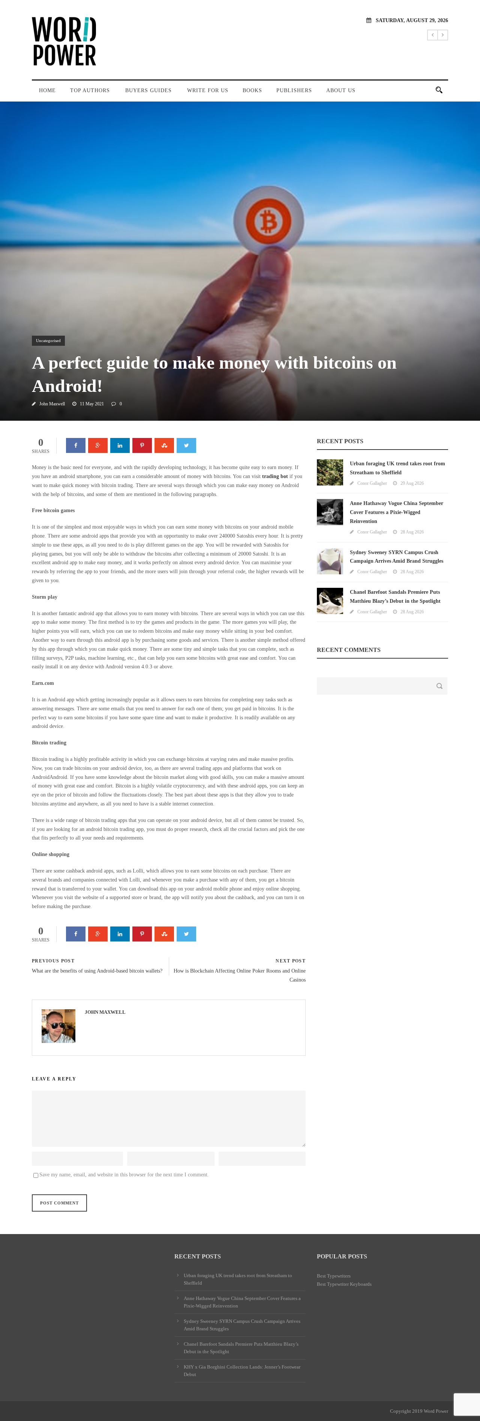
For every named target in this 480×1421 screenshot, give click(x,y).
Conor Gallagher (372, 483)
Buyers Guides (148, 90)
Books (252, 90)
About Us (341, 90)
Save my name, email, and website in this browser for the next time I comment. (124, 1174)
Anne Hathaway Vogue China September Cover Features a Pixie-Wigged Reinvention (396, 512)
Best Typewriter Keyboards (344, 1284)
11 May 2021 (92, 403)
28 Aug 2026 (412, 532)
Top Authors (90, 90)
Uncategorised (48, 340)
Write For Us (207, 90)
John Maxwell (52, 403)
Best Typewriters (334, 1276)
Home (47, 90)
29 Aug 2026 (412, 483)
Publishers (294, 90)
